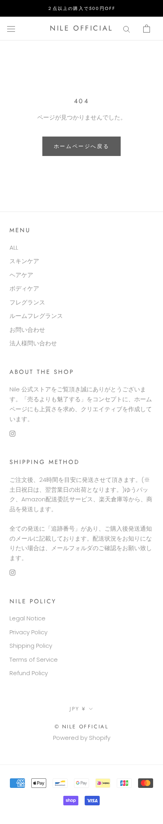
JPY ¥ (78, 708)
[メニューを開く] (11, 28)
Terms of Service (33, 659)
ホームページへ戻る (81, 146)
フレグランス (27, 302)
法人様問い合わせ (33, 343)
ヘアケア (21, 275)
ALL (13, 247)
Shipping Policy (30, 645)
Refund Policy (28, 673)
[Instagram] (12, 433)
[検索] (126, 28)
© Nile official (82, 726)
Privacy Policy (28, 632)
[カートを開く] (146, 29)
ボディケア (24, 288)
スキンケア (24, 261)
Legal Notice (27, 618)
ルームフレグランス (36, 316)
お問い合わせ (27, 329)
